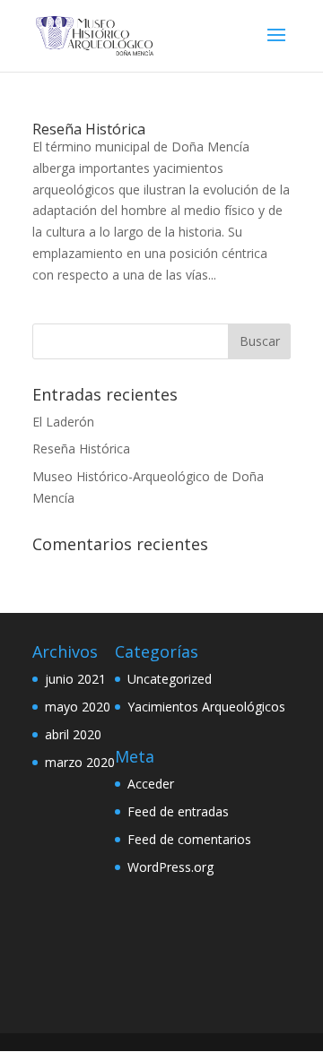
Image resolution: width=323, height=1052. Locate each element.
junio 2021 (75, 678)
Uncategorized (169, 678)
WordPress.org (170, 866)
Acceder (150, 783)
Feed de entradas (178, 811)
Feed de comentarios (189, 839)
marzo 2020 (80, 762)
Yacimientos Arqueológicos (206, 706)
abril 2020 (73, 734)
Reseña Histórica (88, 129)
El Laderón (63, 421)
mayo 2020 (77, 706)
